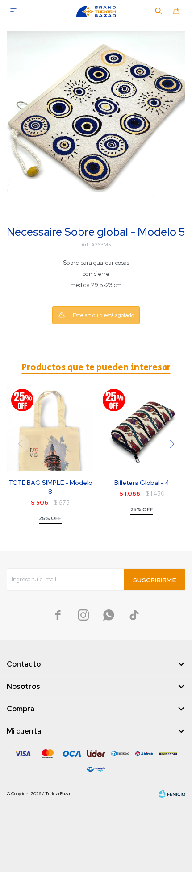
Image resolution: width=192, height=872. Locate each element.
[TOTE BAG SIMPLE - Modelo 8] (50, 427)
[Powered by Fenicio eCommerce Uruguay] (172, 794)
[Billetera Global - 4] (141, 427)
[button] (158, 11)
